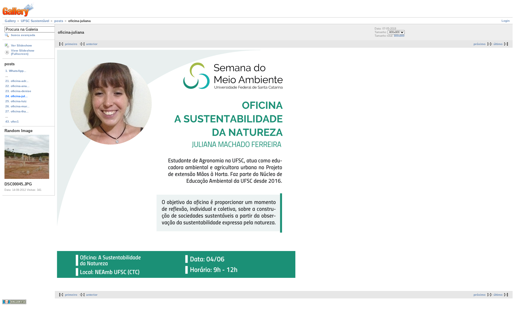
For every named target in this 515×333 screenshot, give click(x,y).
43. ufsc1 (12, 121)
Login (506, 20)
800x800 (399, 35)
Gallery (10, 21)
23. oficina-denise (18, 91)
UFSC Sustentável (35, 21)
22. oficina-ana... (17, 86)
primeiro (71, 44)
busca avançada (23, 35)
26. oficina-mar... (17, 106)
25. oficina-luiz (16, 101)
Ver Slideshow (21, 45)
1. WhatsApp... (15, 70)
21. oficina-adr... (17, 81)
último (498, 44)
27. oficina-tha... (17, 111)
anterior (91, 44)
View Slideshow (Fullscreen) (22, 52)
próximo (479, 44)
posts (58, 21)
